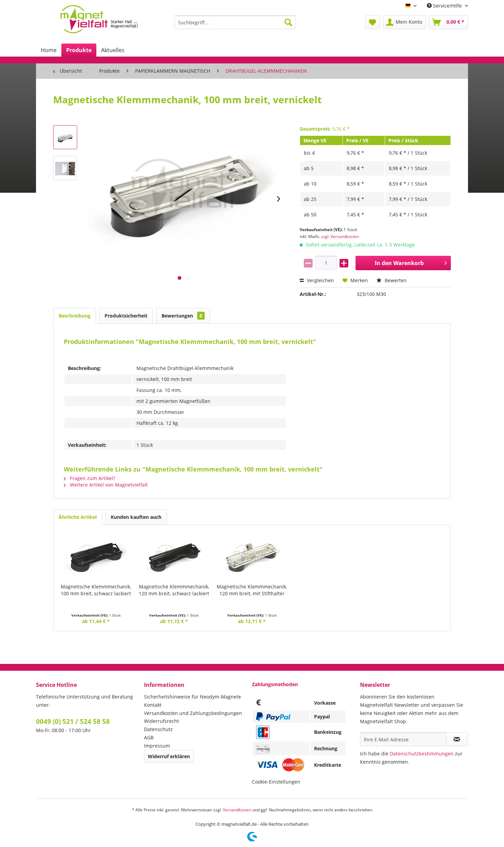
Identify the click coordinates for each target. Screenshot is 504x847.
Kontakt (152, 705)
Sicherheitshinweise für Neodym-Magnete (192, 696)
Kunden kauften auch (136, 517)
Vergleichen (319, 280)
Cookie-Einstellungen (276, 781)
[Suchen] (288, 22)
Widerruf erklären (169, 756)
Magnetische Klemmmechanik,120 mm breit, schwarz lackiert (174, 590)
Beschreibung (75, 315)
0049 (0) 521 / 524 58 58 (73, 721)
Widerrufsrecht (161, 721)
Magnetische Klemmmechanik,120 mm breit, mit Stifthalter (252, 590)
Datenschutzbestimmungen (422, 753)
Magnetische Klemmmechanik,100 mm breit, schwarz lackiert (96, 590)
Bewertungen (181, 315)
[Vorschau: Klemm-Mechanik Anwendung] (65, 168)
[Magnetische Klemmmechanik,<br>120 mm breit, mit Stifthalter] (252, 556)
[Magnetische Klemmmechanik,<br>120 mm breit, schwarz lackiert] (174, 556)
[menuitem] (235, 22)
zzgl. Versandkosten (340, 236)
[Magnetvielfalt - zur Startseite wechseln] (99, 19)
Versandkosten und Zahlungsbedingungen (193, 713)
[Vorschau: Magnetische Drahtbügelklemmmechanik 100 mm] (65, 137)
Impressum (157, 745)
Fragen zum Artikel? (92, 478)
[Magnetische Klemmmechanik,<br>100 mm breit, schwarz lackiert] (96, 556)
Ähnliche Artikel (78, 517)
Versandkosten (237, 810)
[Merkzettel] (372, 22)
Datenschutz (158, 729)
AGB (149, 737)
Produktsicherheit (126, 315)
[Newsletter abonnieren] (457, 739)
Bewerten (395, 280)
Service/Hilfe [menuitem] (447, 5)
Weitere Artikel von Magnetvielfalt (108, 484)
